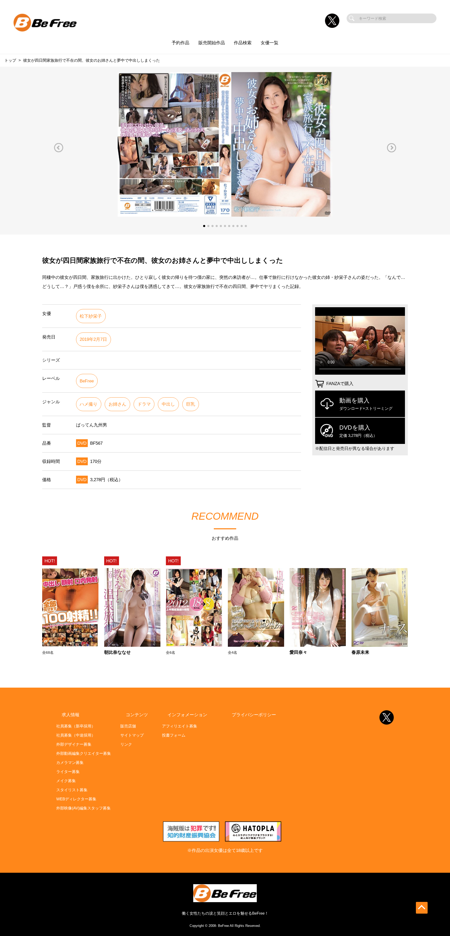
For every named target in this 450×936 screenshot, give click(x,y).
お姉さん (117, 404)
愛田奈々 (298, 652)
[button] (58, 147)
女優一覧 (269, 42)
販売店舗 (128, 726)
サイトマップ (132, 735)
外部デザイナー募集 (73, 744)
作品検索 (243, 42)
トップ (10, 60)
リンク (126, 744)
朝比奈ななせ (117, 652)
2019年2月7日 (93, 339)
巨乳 (190, 404)
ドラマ (144, 404)
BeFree (87, 381)
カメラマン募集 (70, 762)
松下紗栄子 (91, 316)
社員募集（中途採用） (75, 735)
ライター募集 (68, 771)
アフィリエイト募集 (179, 726)
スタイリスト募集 (72, 790)
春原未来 (360, 652)
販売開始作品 (211, 42)
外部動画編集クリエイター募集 (83, 753)
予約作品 (180, 42)
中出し (168, 404)
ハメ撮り (88, 404)
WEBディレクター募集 (76, 799)
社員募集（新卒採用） (75, 726)
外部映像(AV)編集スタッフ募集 (83, 808)
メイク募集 (66, 780)
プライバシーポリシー (254, 714)
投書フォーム (173, 735)
